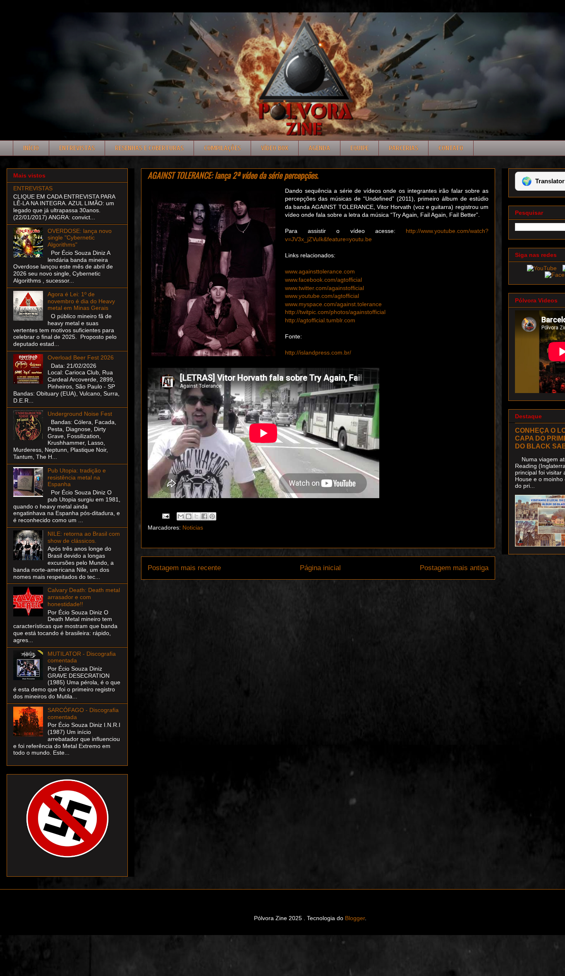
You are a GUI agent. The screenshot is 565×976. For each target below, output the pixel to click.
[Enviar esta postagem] (165, 515)
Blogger (355, 918)
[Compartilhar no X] (196, 516)
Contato (450, 148)
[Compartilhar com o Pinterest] (212, 516)
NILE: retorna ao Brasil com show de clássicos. (84, 537)
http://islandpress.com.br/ (318, 352)
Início (31, 148)
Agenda (319, 148)
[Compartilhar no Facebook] (204, 516)
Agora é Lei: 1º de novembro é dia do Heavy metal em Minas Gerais (81, 301)
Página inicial (320, 568)
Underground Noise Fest (80, 413)
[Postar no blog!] (188, 516)
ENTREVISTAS (33, 188)
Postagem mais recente (184, 568)
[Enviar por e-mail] (181, 516)
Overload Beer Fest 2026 (81, 357)
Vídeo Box (274, 148)
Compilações (222, 148)
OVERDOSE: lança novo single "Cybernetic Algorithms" (80, 238)
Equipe (359, 148)
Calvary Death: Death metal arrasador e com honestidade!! (84, 597)
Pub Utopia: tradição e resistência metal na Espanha (77, 477)
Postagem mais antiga (454, 568)
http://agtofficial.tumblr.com (320, 320)
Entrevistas (77, 148)
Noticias (192, 527)
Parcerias (403, 148)
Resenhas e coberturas (149, 148)
